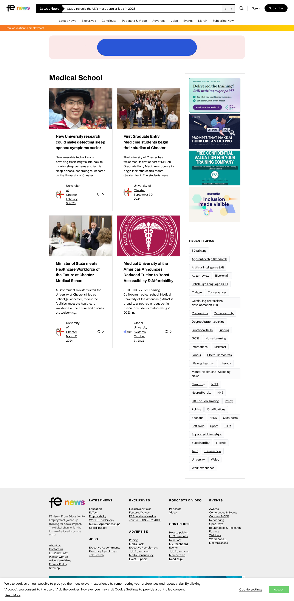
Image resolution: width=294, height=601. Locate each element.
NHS (220, 393)
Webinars (215, 535)
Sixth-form (230, 418)
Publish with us (58, 557)
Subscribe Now (223, 21)
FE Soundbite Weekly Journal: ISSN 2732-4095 (145, 518)
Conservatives (217, 292)
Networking (216, 520)
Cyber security (224, 313)
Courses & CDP (219, 516)
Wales (215, 459)
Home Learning (216, 338)
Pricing (133, 540)
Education (95, 509)
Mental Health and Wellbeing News (211, 374)
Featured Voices (139, 512)
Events (188, 21)
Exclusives (89, 21)
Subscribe (276, 8)
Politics (196, 409)
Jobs (174, 21)
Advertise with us (60, 560)
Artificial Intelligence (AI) (208, 267)
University (198, 459)
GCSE (196, 338)
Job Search (96, 555)
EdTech (93, 512)
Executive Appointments (104, 547)
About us (55, 545)
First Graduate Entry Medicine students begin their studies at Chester (146, 142)
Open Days (216, 524)
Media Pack (136, 544)
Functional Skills (202, 330)
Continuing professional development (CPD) (207, 303)
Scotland (198, 418)
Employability (97, 516)
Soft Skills (198, 426)
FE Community (58, 553)
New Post (175, 540)
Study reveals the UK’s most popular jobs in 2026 (101, 9)
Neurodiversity (201, 393)
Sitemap (54, 568)
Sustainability (201, 443)
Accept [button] (278, 589)
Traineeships (212, 451)
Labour (196, 355)
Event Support (138, 559)
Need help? (176, 559)
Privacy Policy (58, 564)
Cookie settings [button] (250, 589)
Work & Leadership (101, 520)
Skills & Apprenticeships (104, 524)
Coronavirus (200, 313)
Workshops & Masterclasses (218, 541)
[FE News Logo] (18, 8)
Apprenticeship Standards (209, 259)
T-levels (221, 443)
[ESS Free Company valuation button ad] (214, 168)
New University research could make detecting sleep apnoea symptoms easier (80, 142)
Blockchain (222, 275)
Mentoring (198, 384)
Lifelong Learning (203, 363)
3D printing (199, 251)
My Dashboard (178, 544)
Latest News (67, 21)
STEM (227, 426)
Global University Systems (140, 327)
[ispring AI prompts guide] (214, 131)
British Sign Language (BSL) (210, 284)
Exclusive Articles (140, 509)
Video (173, 512)
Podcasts (175, 509)
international (200, 347)
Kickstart (220, 347)
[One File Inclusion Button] (214, 204)
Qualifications (216, 409)
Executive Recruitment (103, 551)
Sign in (256, 8)
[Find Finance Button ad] (214, 95)
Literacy (225, 363)
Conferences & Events (223, 512)
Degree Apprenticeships (208, 322)
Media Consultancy (141, 555)
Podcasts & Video (134, 21)
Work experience (203, 468)
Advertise (159, 21)
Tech (195, 451)
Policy (229, 401)
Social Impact (98, 528)
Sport (214, 426)
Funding (224, 330)
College (197, 292)
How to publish (178, 532)
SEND (213, 418)
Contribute (109, 21)
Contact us (56, 549)
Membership (177, 555)
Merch (202, 21)
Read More (12, 595)
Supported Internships (207, 434)
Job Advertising (139, 551)
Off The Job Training (205, 401)
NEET (214, 384)
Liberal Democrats (219, 355)
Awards (214, 509)
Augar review (200, 275)
